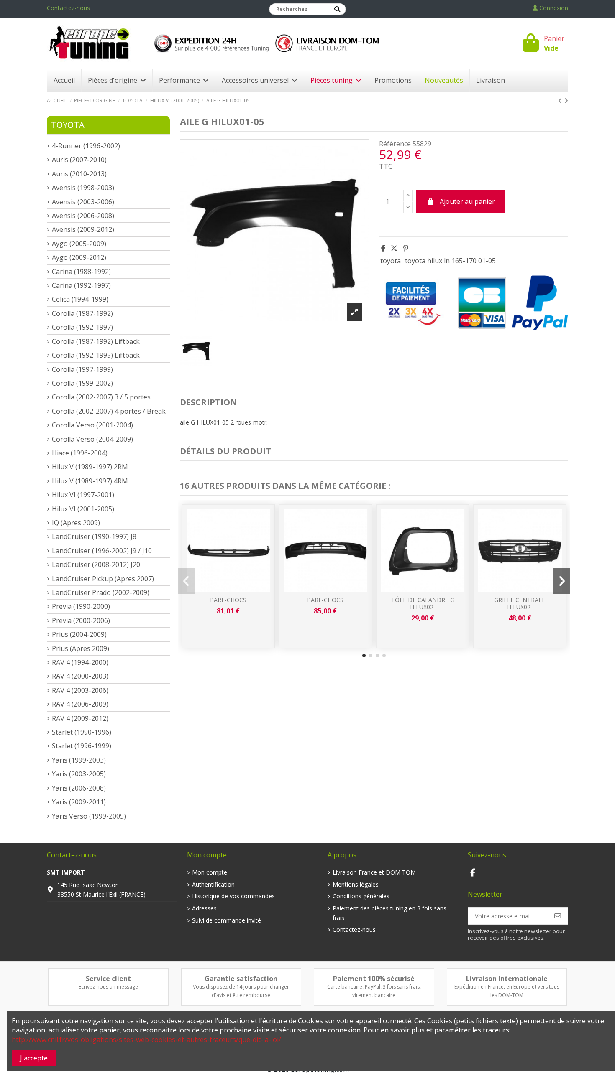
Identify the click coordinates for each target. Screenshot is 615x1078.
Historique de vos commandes (233, 896)
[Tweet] (394, 248)
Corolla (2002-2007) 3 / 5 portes (101, 397)
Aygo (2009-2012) (79, 257)
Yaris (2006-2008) (79, 788)
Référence (395, 143)
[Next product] (566, 100)
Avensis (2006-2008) (83, 215)
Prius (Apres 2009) (80, 648)
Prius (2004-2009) (79, 634)
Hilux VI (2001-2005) (83, 509)
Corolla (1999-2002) (82, 383)
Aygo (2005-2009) (79, 243)
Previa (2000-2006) (81, 620)
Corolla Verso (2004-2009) (92, 439)
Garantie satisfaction (241, 978)
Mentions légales (356, 884)
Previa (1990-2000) (81, 606)
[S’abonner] (558, 916)
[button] (364, 655)
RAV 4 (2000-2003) (80, 676)
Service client (108, 978)
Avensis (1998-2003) (83, 187)
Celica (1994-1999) (80, 299)
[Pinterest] (405, 248)
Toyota (68, 124)
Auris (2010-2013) (79, 173)
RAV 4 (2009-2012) (80, 718)
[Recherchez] (337, 9)
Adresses (204, 908)
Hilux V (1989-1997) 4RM (90, 481)
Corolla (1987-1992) (82, 313)
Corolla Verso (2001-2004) (92, 425)
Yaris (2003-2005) (79, 773)
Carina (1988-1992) (81, 271)
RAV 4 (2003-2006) (80, 690)
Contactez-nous (68, 8)
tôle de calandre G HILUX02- (422, 603)
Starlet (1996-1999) (81, 745)
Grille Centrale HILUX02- (519, 603)
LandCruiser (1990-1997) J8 (94, 536)
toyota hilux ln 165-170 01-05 (450, 260)
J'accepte (34, 1058)
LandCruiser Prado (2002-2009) (100, 592)
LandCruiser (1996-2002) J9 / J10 (102, 550)
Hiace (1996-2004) (80, 453)
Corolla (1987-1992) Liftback (96, 341)
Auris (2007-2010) (79, 159)
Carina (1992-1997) (81, 285)
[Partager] (383, 248)
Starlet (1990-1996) (81, 732)
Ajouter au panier (467, 201)
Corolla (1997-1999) (82, 369)
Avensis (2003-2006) (83, 201)
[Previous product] (561, 100)
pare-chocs (228, 600)
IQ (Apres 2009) (76, 522)
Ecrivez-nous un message (108, 986)
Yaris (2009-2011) (79, 801)
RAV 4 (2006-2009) (80, 704)
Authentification (213, 884)
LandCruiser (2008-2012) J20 (96, 564)
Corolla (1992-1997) (82, 327)
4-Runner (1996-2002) (86, 145)
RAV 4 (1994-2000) (80, 662)
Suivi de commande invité (226, 920)
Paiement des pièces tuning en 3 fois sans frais (389, 912)
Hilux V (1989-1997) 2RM (90, 466)
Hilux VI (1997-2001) (83, 494)
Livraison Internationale (507, 978)
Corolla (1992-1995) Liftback (96, 355)
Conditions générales (361, 896)
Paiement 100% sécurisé (374, 978)
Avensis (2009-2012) (83, 229)
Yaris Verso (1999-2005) (89, 816)
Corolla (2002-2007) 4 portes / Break (109, 411)
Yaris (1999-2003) (79, 760)
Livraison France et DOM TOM (374, 872)
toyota (390, 260)
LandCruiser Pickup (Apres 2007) (103, 578)
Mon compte (209, 872)
